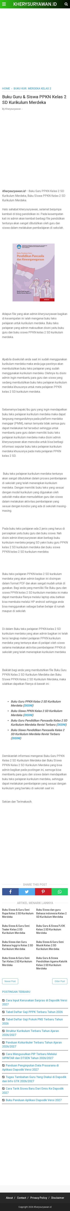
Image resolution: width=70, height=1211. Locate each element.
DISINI (28, 705)
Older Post (60, 981)
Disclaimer (57, 1197)
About (9, 1197)
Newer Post (10, 981)
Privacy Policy (38, 1197)
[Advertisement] (35, 48)
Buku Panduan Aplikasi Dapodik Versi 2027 (34, 1100)
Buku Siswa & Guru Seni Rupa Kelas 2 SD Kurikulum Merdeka (18, 913)
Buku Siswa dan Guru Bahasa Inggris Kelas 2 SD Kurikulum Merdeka (17, 945)
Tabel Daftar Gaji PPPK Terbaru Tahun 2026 (34, 1012)
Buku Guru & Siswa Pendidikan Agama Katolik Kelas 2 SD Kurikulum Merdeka (51, 963)
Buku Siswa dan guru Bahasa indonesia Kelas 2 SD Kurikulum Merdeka (51, 913)
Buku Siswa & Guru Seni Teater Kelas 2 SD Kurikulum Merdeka (16, 929)
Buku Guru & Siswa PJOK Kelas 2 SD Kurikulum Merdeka (50, 929)
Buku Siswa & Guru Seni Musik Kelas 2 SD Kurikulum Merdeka (50, 945)
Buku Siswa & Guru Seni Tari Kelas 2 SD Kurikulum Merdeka (17, 962)
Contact (21, 1197)
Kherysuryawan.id (35, 4)
